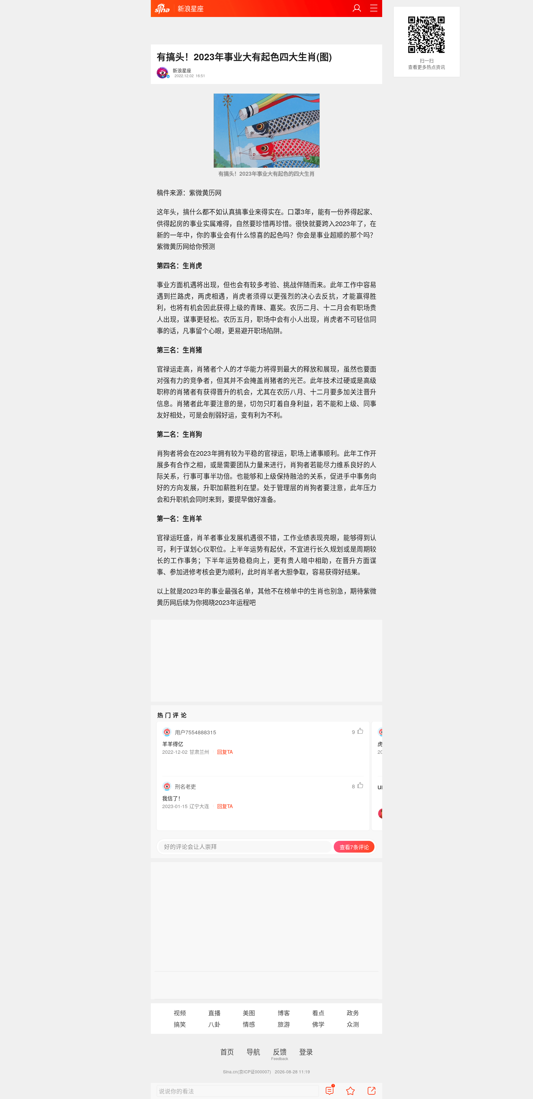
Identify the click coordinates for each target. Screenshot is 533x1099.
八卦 (214, 1024)
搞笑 (180, 1024)
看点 (318, 1012)
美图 (249, 1012)
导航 (253, 1051)
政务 (353, 1012)
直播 (214, 1012)
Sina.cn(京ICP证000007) (247, 1071)
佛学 (318, 1024)
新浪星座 (191, 8)
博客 (284, 1012)
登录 (306, 1051)
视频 (180, 1012)
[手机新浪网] (162, 9)
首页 (227, 1051)
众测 (353, 1024)
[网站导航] (373, 8)
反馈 (280, 1051)
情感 (249, 1024)
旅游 (284, 1024)
